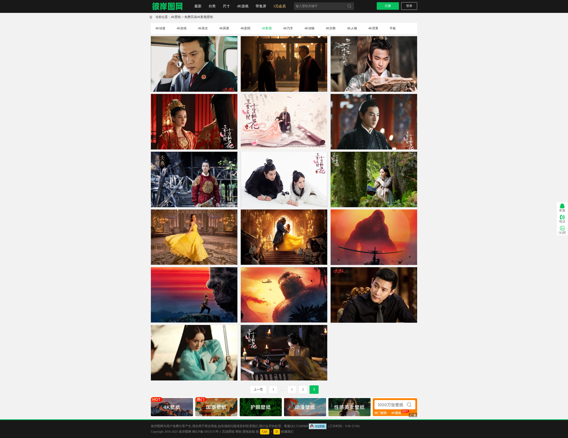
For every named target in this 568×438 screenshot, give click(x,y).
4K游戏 (242, 6)
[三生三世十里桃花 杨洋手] (374, 38)
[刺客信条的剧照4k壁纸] (284, 38)
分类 (212, 6)
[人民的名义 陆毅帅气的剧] (194, 38)
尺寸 (226, 6)
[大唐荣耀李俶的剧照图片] (194, 153)
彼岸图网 (185, 431)
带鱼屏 (261, 6)
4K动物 (309, 28)
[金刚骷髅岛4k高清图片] (194, 269)
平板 (393, 28)
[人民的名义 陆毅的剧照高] (374, 269)
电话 (562, 221)
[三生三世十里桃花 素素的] (374, 153)
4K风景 (224, 28)
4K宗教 (331, 28)
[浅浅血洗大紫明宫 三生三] (194, 326)
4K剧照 (245, 28)
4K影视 (267, 28)
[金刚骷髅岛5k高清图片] (374, 211)
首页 (167, 6)
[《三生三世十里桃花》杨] (284, 326)
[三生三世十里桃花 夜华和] (284, 153)
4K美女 (203, 28)
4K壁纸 (176, 17)
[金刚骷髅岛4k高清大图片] (284, 269)
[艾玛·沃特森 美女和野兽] (194, 211)
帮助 (238, 431)
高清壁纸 (228, 431)
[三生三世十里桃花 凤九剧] (194, 95)
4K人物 (352, 28)
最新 (197, 6)
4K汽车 (288, 28)
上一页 (258, 389)
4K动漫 (160, 28)
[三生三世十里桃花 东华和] (284, 95)
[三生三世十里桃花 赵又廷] (374, 95)
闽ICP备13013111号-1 (206, 431)
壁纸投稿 (249, 431)
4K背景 (373, 28)
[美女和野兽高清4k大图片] (284, 211)
